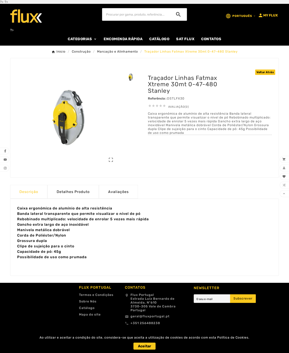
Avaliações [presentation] (118, 192)
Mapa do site (90, 314)
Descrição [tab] (28, 192)
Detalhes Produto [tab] (73, 192)
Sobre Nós (87, 301)
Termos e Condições (96, 295)
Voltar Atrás (265, 72)
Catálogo (87, 308)
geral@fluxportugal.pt (150, 316)
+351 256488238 (145, 323)
